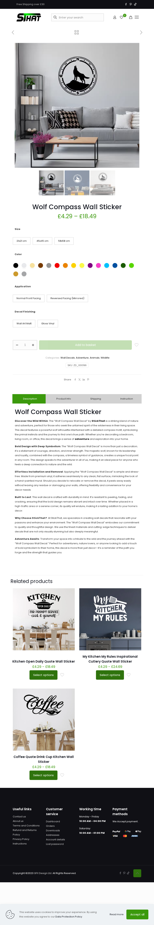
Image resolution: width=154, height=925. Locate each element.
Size (17, 229)
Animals (95, 358)
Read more (117, 914)
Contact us (19, 816)
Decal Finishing (25, 311)
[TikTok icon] (135, 4)
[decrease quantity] (17, 345)
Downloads (53, 830)
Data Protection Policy (68, 916)
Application (23, 286)
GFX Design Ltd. (43, 873)
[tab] (29, 399)
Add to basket (85, 345)
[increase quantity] (33, 345)
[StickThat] (29, 17)
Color (18, 254)
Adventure (82, 358)
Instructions (20, 843)
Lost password (55, 844)
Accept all (137, 914)
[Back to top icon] (137, 873)
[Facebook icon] (126, 4)
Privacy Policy (21, 839)
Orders (50, 826)
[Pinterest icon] (130, 4)
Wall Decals (67, 358)
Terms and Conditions (26, 825)
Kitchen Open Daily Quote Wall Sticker (43, 661)
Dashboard (53, 821)
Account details (55, 839)
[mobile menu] (136, 17)
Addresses (52, 835)
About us (18, 821)
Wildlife (105, 358)
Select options (43, 675)
